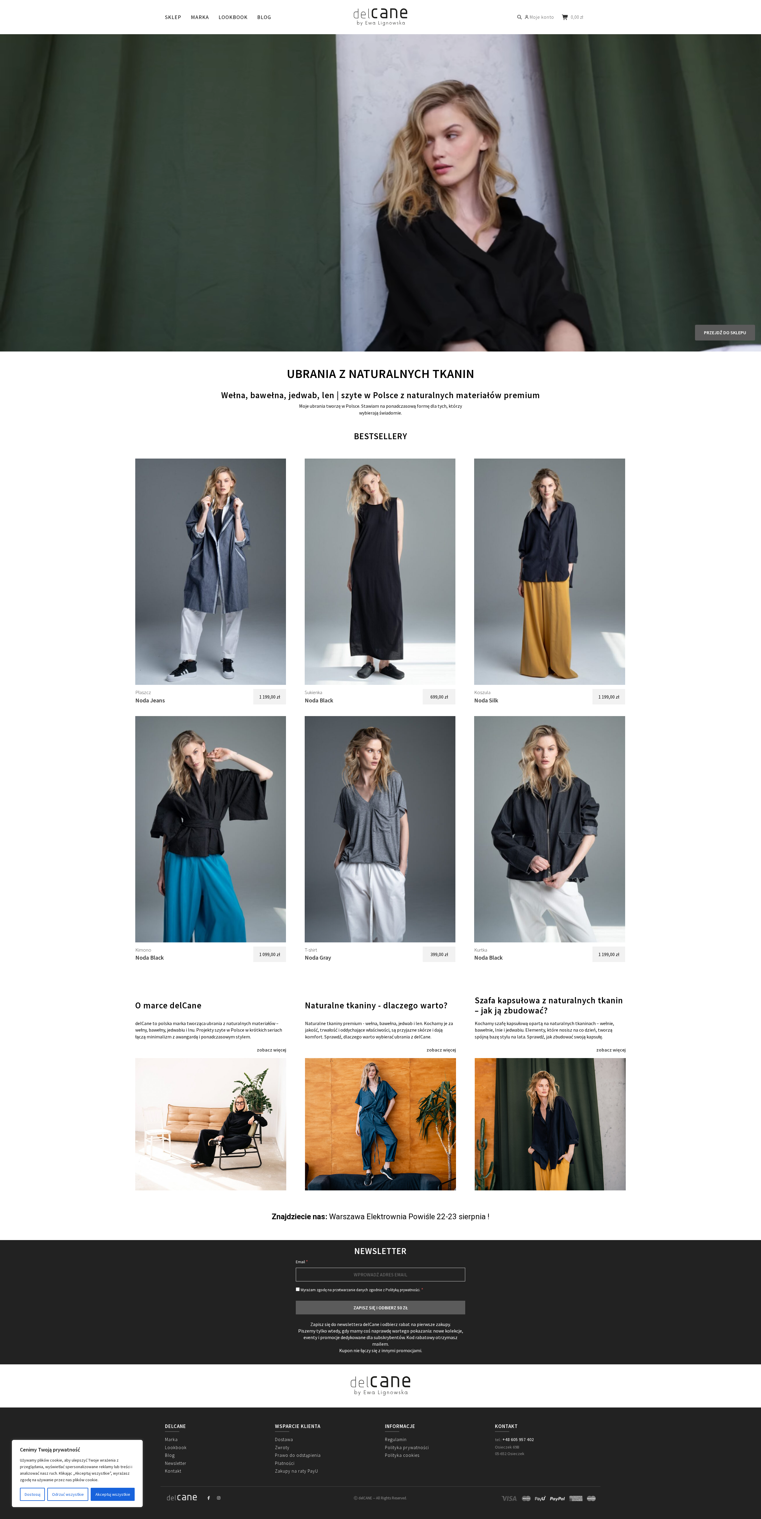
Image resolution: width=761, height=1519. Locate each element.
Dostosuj (32, 1494)
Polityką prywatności (402, 1289)
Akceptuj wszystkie (112, 1494)
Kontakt (173, 1471)
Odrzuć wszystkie (68, 1494)
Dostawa (284, 1439)
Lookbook (233, 17)
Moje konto (542, 17)
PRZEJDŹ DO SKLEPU (725, 332)
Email (302, 1261)
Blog (264, 17)
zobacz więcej (271, 1050)
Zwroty (282, 1447)
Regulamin (396, 1439)
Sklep (173, 17)
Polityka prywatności (407, 1447)
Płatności (285, 1463)
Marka (200, 17)
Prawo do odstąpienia (298, 1455)
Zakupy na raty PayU (296, 1471)
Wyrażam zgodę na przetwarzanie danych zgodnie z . (361, 1289)
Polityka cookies (402, 1455)
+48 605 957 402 (518, 1439)
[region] (77, 1473)
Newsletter (175, 1463)
